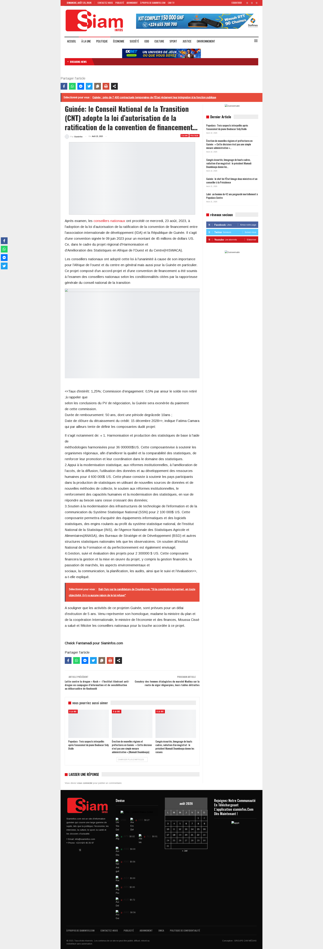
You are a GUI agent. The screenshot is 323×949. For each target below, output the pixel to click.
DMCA (161, 930)
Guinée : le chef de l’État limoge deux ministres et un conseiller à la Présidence (231, 180)
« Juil (184, 850)
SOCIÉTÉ (134, 41)
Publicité (119, 2)
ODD (146, 41)
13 (186, 829)
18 (174, 835)
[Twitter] (89, 86)
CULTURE (159, 41)
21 (192, 835)
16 (204, 829)
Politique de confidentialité (185, 930)
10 (168, 829)
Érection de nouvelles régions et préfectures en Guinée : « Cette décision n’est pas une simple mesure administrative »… (229, 144)
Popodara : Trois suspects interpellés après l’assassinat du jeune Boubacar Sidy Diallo (227, 127)
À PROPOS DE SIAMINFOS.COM (152, 2)
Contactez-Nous (105, 2)
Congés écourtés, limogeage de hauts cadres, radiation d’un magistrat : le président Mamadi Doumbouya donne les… (229, 163)
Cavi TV (171, 2)
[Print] (106, 86)
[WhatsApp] (72, 86)
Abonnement (132, 2)
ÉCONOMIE (118, 41)
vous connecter (84, 783)
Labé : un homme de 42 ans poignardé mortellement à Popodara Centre (232, 195)
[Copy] (97, 86)
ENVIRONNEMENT (206, 41)
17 (168, 835)
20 (186, 835)
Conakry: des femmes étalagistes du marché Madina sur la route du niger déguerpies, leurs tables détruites (167, 683)
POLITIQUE (102, 41)
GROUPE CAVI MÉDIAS (245, 941)
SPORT (173, 41)
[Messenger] (80, 86)
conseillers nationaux (109, 221)
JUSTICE (187, 41)
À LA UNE (86, 41)
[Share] (114, 86)
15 (198, 829)
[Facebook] (64, 86)
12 (180, 829)
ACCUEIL (71, 41)
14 (192, 829)
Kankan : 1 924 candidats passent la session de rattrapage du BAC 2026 (132, 61)
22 (198, 835)
